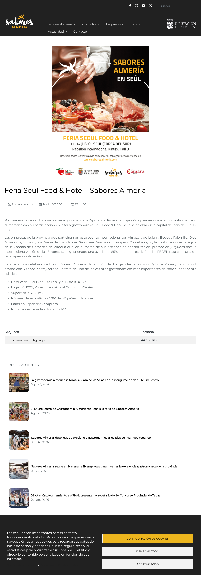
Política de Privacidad (22, 565)
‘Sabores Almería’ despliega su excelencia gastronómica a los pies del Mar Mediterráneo (91, 437)
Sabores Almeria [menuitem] (58, 25)
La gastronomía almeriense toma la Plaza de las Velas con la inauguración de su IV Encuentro (95, 380)
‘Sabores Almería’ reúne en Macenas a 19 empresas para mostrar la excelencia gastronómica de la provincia (104, 466)
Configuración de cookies (148, 538)
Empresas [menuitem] (112, 25)
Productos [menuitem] (87, 25)
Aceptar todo (148, 564)
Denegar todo (147, 551)
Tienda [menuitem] (135, 24)
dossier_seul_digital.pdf (29, 340)
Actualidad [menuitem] (54, 32)
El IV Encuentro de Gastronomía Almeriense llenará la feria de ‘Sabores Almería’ (85, 409)
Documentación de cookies (59, 565)
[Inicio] (23, 24)
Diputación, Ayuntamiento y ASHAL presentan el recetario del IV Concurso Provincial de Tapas (95, 495)
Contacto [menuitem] (80, 31)
